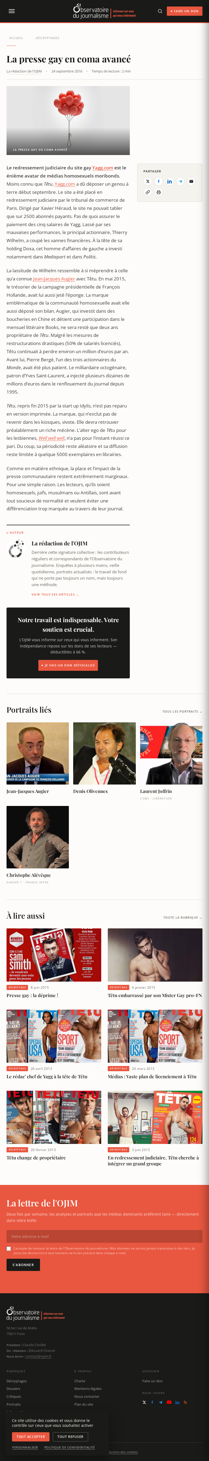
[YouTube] (169, 1402)
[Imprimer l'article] (158, 192)
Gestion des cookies (123, 1452)
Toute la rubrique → (182, 917)
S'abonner (23, 1265)
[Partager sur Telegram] (180, 181)
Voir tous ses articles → (55, 594)
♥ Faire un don (185, 11)
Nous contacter (86, 1396)
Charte (79, 1380)
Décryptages (47, 38)
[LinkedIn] (177, 1402)
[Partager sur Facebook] (158, 181)
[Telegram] (160, 1402)
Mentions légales (88, 1388)
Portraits (14, 1404)
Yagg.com (102, 168)
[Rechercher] (160, 11)
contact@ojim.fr (38, 1356)
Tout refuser (70, 1436)
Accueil (16, 38)
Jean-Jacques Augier (54, 279)
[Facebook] (152, 1402)
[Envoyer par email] (191, 181)
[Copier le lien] (147, 192)
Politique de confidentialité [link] (69, 1447)
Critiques (14, 1396)
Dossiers (13, 1388)
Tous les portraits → (182, 711)
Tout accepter (31, 1436)
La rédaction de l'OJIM (24, 71)
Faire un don (152, 1380)
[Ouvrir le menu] (11, 11)
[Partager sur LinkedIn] (169, 181)
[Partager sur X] (147, 181)
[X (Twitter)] (144, 1402)
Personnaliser (25, 1447)
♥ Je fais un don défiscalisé (68, 665)
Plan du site (83, 1404)
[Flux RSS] (185, 1402)
